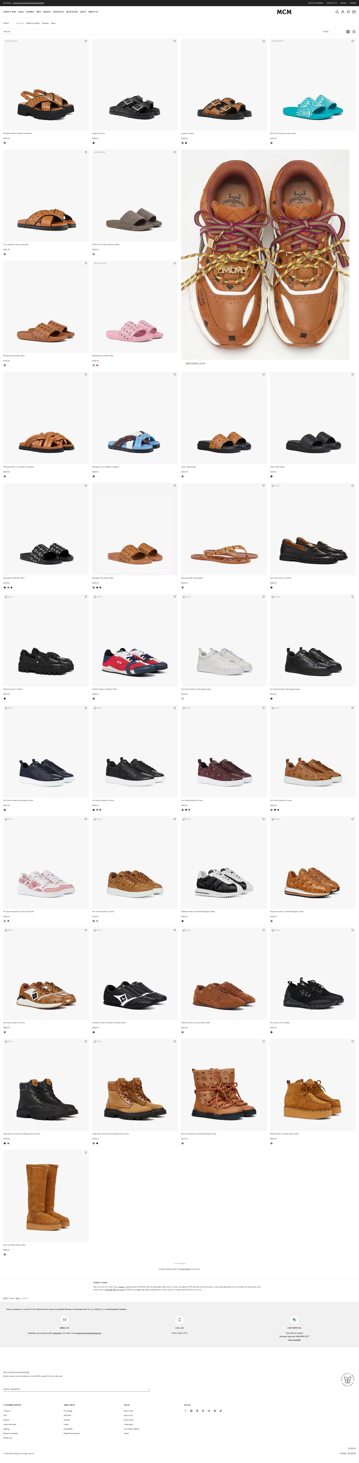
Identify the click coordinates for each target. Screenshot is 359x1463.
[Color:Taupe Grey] (93, 254)
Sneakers (45, 23)
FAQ (5, 1415)
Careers (66, 1424)
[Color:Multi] (93, 698)
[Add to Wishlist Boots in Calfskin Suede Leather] (86, 1153)
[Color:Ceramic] (271, 143)
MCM (5, 1298)
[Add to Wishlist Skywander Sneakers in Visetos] (86, 930)
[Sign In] (342, 12)
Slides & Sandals (33, 23)
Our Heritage (68, 1411)
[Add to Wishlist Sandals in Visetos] (175, 41)
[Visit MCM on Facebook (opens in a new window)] (185, 1411)
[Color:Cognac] (4, 142)
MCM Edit (67, 1415)
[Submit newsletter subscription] (149, 1389)
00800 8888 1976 (179, 1333)
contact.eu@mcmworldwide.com (88, 1333)
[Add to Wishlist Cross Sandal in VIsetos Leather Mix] (86, 152)
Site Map (67, 1420)
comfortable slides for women (114, 1290)
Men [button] (38, 12)
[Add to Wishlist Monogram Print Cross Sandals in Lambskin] (86, 375)
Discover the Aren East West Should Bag (28, 3)
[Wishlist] (348, 12)
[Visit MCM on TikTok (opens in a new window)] (220, 1411)
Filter (325, 32)
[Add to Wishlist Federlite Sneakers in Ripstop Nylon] (175, 597)
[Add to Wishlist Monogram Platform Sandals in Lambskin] (86, 41)
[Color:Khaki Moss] (11, 587)
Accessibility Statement (131, 1429)
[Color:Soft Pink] (93, 365)
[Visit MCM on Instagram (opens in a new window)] (191, 1411)
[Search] (337, 12)
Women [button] (30, 12)
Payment (6, 1420)
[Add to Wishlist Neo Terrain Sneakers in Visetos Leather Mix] (86, 819)
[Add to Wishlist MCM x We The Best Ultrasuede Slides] (175, 152)
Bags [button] (21, 12)
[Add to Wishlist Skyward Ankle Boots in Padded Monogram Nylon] (264, 1042)
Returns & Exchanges (10, 1433)
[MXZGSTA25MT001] (265, 254)
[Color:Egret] (182, 698)
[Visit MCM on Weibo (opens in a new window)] (209, 1411)
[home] (284, 13)
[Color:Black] (93, 143)
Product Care (7, 1438)
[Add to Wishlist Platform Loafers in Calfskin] (86, 597)
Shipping (6, 1429)
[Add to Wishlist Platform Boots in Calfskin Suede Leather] (352, 1042)
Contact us (331, 3)
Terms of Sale (128, 1411)
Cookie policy (128, 1424)
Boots (53, 23)
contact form (57, 1333)
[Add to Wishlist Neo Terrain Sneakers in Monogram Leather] (264, 597)
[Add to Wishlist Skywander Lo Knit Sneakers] (352, 930)
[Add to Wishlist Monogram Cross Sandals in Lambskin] (175, 375)
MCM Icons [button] (72, 12)
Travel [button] (47, 12)
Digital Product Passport (72, 1433)
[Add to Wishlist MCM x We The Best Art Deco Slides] (352, 41)
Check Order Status (9, 1424)
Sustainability (68, 1429)
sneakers (121, 1287)
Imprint (126, 1433)
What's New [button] (9, 12)
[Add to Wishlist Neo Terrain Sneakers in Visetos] (175, 708)
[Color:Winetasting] (93, 476)
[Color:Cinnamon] (100, 810)
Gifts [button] (83, 12)
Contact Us (7, 1411)
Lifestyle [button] (58, 12)
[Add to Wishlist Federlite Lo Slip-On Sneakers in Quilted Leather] (175, 930)
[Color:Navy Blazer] (4, 810)
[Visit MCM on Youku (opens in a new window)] (215, 1411)
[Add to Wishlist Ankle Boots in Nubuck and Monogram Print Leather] (86, 1042)
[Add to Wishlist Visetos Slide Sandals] (264, 375)
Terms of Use (128, 1415)
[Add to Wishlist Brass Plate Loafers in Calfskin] (352, 486)
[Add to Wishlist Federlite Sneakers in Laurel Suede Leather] (264, 930)
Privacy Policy (129, 1420)
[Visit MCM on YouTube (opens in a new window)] (203, 1411)
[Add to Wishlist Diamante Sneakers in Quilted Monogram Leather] (264, 819)
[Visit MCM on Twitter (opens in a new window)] (197, 1411)
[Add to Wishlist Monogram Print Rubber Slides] (86, 264)
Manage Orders (315, 3)
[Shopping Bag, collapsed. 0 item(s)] (354, 12)
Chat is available (294, 1340)
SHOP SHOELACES (195, 363)
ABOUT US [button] (93, 12)
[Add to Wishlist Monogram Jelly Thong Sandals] (264, 486)
